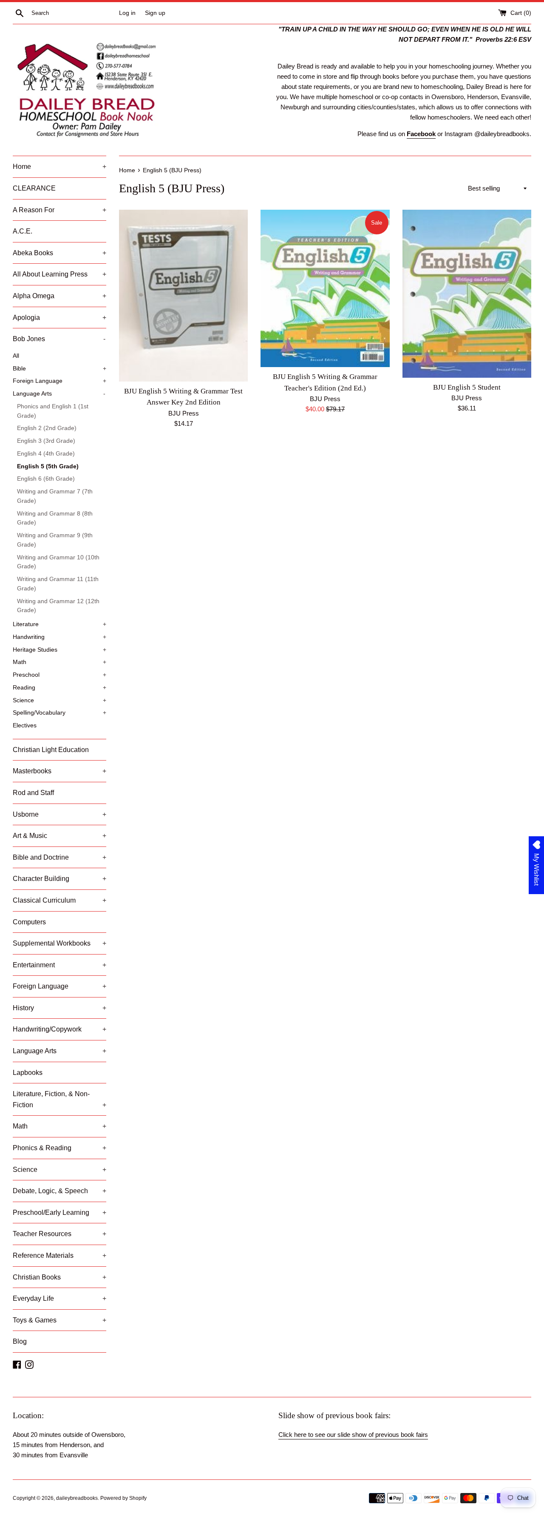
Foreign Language (59, 381)
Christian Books (59, 1277)
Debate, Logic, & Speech (59, 1190)
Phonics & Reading (59, 1147)
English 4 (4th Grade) (46, 453)
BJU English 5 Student (467, 387)
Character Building (59, 878)
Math (59, 662)
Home (59, 166)
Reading (59, 687)
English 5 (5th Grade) (48, 466)
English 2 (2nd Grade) (46, 428)
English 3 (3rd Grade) (46, 441)
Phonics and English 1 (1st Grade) (52, 411)
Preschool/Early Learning (59, 1212)
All (16, 356)
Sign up (155, 13)
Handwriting (59, 637)
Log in (127, 13)
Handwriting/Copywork (59, 1029)
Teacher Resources (59, 1233)
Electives (25, 725)
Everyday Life (59, 1298)
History (59, 1008)
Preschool (59, 675)
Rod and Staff (33, 792)
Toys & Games (59, 1320)
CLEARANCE (34, 188)
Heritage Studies (59, 650)
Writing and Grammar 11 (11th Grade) (58, 584)
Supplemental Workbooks (59, 943)
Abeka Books (59, 252)
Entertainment (59, 965)
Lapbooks (27, 1072)
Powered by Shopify (123, 1498)
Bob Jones (59, 338)
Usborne (59, 814)
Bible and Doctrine (59, 857)
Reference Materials (59, 1255)
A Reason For (59, 210)
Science (59, 700)
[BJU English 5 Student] (466, 293)
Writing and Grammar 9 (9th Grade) (55, 540)
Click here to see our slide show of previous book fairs (353, 1434)
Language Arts (59, 393)
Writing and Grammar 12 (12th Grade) (58, 606)
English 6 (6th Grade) (46, 479)
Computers (29, 922)
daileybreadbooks (77, 1498)
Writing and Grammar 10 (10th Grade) (58, 562)
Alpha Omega (59, 295)
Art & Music (59, 835)
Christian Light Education (51, 749)
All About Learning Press (59, 274)
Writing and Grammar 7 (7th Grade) (55, 496)
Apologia (59, 317)
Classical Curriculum (59, 900)
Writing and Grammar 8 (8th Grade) (55, 518)
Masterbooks (59, 771)
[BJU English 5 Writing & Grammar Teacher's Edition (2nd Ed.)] (325, 288)
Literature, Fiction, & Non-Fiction (59, 1099)
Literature (59, 624)
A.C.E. (22, 231)
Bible (59, 368)
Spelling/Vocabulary (59, 713)
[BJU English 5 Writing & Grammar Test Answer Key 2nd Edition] (183, 295)
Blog (20, 1341)
